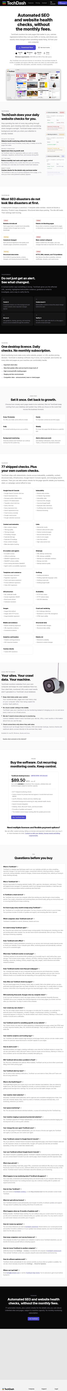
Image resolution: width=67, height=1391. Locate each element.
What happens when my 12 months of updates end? (21, 1211)
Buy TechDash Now (19, 817)
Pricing (38, 3)
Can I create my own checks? (14, 1008)
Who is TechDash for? (11, 882)
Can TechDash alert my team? (14, 1071)
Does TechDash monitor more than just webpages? (21, 969)
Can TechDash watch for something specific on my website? (24, 1023)
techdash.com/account (54, 1251)
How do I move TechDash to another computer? (20, 1248)
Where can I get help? (11, 1270)
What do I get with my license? (14, 1200)
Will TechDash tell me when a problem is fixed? (20, 1060)
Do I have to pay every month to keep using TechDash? (22, 908)
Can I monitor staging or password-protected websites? (23, 1117)
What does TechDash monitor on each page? (19, 954)
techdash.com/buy (20, 1191)
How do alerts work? (11, 1047)
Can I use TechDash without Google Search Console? (22, 1152)
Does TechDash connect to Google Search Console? (21, 1139)
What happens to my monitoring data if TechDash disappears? (25, 1176)
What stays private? (11, 1163)
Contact (44, 3)
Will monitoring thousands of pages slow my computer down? (25, 995)
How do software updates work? (15, 1259)
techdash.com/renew (31, 1226)
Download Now (27, 47)
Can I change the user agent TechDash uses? (19, 1128)
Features (31, 3)
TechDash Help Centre (33, 1273)
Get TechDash (62, 3)
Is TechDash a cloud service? (14, 895)
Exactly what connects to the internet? (14, 739)
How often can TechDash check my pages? (18, 982)
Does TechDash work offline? (14, 941)
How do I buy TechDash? (12, 1189)
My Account (52, 3)
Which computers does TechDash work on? (18, 919)
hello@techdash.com (12, 1273)
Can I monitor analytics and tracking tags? (18, 1036)
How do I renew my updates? (13, 1224)
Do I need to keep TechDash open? (15, 928)
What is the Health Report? (13, 1082)
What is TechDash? (10, 867)
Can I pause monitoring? (12, 1108)
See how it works (45, 47)
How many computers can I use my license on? (19, 1237)
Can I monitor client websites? (14, 1095)
